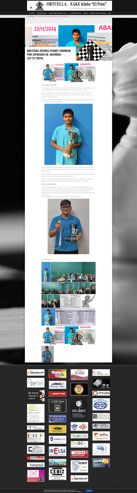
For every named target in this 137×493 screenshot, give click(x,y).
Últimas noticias (75, 13)
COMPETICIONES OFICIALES (98, 13)
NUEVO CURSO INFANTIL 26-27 (58, 13)
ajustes (79, 491)
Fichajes (86, 13)
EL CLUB (31, 13)
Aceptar (89, 490)
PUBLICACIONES (41, 13)
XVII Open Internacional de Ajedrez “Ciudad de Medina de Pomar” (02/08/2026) (57, 16)
